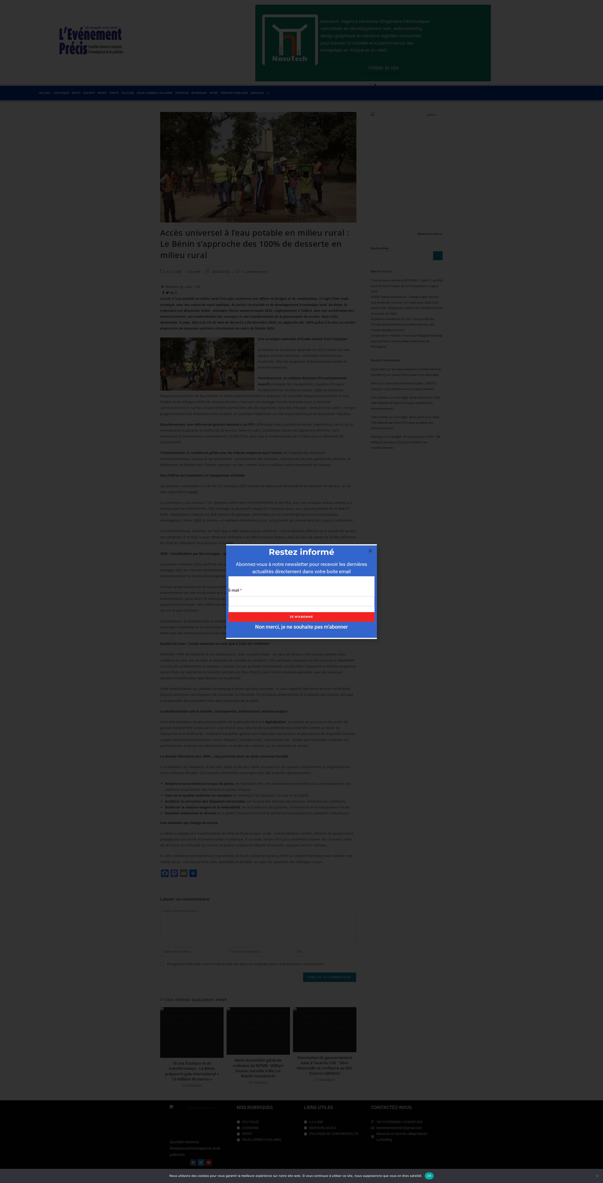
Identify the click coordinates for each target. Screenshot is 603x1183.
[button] (370, 550)
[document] (301, 591)
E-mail (235, 590)
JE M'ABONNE (301, 616)
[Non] (597, 1176)
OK (429, 1176)
